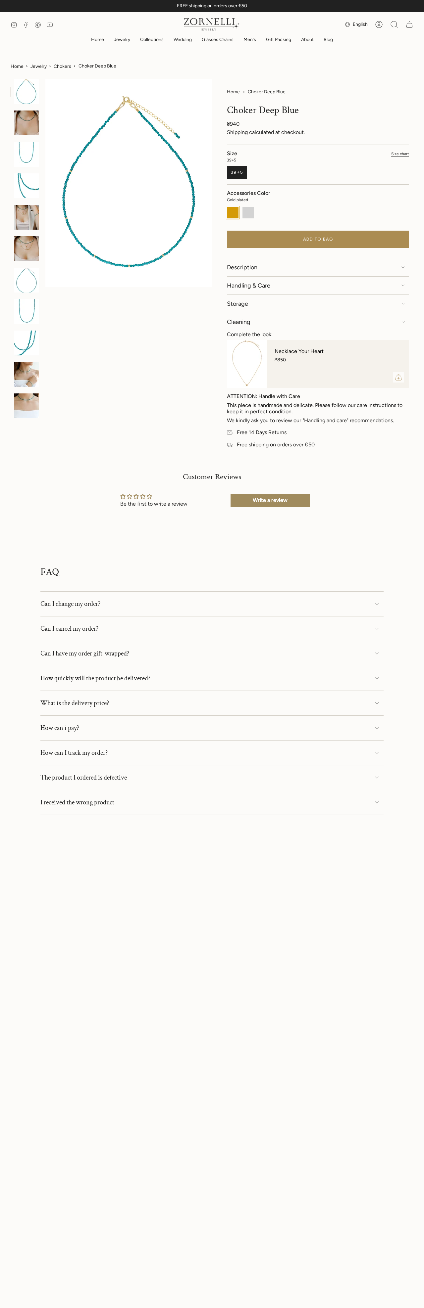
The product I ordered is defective (83, 777)
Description (242, 267)
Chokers (62, 66)
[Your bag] (409, 24)
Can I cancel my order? (69, 628)
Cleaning (238, 322)
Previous (45, 183)
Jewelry (38, 66)
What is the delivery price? (74, 703)
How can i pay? (59, 728)
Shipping (237, 132)
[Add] (398, 377)
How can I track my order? (74, 752)
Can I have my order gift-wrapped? (84, 653)
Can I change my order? (70, 604)
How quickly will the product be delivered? (95, 678)
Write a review (270, 500)
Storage (237, 303)
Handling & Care (248, 285)
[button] (122, 40)
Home (17, 66)
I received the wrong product (77, 802)
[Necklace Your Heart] (247, 364)
